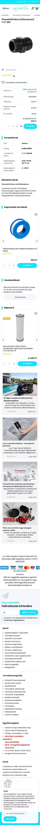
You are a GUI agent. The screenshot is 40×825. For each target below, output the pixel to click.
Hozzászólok (20, 297)
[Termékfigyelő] (20, 70)
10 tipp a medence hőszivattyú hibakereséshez (18, 399)
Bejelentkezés (22, 1)
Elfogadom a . (21, 619)
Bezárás (10, 819)
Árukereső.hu (20, 574)
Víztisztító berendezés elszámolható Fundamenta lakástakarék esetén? (18, 485)
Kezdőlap (5, 15)
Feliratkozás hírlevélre (17, 606)
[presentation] (3, 241)
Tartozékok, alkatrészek (21, 15)
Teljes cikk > (32, 412)
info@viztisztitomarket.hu (15, 753)
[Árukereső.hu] (20, 571)
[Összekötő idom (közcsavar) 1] (20, 45)
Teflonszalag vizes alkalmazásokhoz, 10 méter (20, 250)
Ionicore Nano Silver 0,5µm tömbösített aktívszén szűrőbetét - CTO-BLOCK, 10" (18, 348)
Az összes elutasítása (15, 813)
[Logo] (20, 8)
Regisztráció (34, 1)
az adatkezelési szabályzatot (25, 618)
